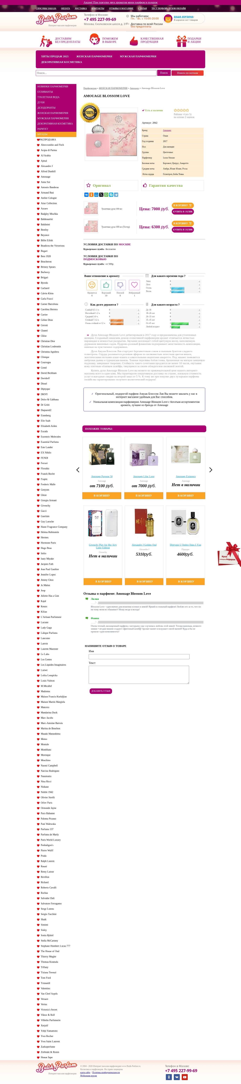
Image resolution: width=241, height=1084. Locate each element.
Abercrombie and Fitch (51, 145)
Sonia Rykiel (46, 935)
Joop (42, 590)
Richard (44, 882)
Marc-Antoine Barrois (51, 723)
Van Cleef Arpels (48, 993)
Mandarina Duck (48, 712)
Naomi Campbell (48, 765)
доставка (81, 8)
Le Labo (44, 654)
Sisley (43, 930)
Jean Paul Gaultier (49, 569)
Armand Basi (46, 192)
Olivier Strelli (47, 797)
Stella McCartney (48, 940)
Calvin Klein (46, 293)
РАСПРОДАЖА (47, 139)
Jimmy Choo (46, 580)
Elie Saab (44, 420)
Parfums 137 (46, 829)
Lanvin (43, 643)
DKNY (43, 394)
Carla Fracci (46, 298)
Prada (42, 855)
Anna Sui (44, 182)
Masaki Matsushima (49, 733)
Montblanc (45, 749)
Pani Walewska (47, 824)
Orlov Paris (45, 802)
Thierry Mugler (47, 956)
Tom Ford (45, 977)
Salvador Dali (47, 898)
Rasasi (43, 866)
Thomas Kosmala (48, 962)
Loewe (43, 670)
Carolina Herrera (48, 309)
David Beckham (48, 373)
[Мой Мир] (96, 195)
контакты (98, 8)
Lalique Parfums (48, 633)
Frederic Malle (47, 484)
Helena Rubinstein (49, 532)
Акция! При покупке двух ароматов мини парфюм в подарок (121, 2)
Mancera (44, 707)
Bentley (43, 229)
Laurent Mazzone (48, 649)
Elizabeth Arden (48, 426)
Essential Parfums (49, 442)
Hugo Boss (45, 548)
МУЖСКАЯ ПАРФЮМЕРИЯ (53, 118)
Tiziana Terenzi (47, 972)
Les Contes (45, 659)
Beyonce (44, 235)
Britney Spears (47, 267)
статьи (142, 8)
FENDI (43, 458)
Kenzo (43, 606)
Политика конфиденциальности (106, 1072)
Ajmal (43, 161)
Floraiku (44, 468)
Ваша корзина (183, 16)
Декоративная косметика (61, 62)
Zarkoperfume (47, 1046)
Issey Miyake (46, 558)
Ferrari (43, 463)
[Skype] (111, 195)
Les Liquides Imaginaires (52, 664)
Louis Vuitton (47, 680)
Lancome (44, 638)
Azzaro (43, 208)
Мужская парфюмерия (138, 56)
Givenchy (44, 505)
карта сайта (85, 1072)
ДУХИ (40, 102)
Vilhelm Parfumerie (50, 1020)
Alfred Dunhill (47, 171)
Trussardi (44, 983)
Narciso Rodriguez (49, 771)
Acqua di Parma (48, 150)
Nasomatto (45, 776)
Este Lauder (46, 447)
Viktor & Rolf (47, 1015)
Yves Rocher (46, 1036)
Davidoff (44, 378)
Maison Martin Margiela (52, 702)
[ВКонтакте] (86, 195)
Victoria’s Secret (48, 1009)
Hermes (43, 537)
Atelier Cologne (48, 198)
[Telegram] (116, 195)
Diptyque (44, 389)
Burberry (44, 272)
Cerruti (43, 325)
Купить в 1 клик (183, 211)
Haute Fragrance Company (53, 527)
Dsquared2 (45, 410)
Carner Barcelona (48, 304)
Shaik (42, 919)
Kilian (43, 611)
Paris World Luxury (50, 840)
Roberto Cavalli (47, 887)
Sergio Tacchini (47, 914)
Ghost (43, 495)
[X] (101, 195)
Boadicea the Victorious (51, 245)
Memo (43, 739)
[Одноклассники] (91, 195)
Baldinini (44, 224)
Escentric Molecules (50, 436)
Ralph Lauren (46, 861)
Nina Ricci (45, 781)
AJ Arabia (45, 155)
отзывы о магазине (121, 8)
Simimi (43, 924)
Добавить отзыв (100, 691)
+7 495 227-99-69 (100, 19)
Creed (43, 367)
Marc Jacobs (46, 718)
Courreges (45, 362)
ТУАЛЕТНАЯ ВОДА (48, 97)
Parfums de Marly (49, 834)
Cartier (43, 314)
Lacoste (43, 622)
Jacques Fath (46, 564)
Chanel (43, 330)
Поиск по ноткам (187, 72)
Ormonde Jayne (47, 808)
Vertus (43, 1004)
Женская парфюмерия (94, 56)
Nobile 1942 (46, 792)
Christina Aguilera (49, 351)
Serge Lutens (46, 909)
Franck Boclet (47, 474)
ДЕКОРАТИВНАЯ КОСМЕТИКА (55, 123)
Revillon (44, 877)
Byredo (43, 283)
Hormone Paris (47, 542)
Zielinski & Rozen (49, 1052)
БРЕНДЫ (42, 134)
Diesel (43, 383)
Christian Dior (47, 341)
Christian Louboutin (50, 346)
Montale (44, 744)
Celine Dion (46, 320)
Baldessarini (46, 219)
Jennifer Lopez (47, 574)
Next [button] (209, 469)
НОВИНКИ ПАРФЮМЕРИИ (52, 86)
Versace (43, 999)
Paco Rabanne (47, 813)
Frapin (43, 479)
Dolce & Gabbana (49, 399)
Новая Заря (45, 1057)
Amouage (44, 176)
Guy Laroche (46, 521)
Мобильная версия (88, 1075)
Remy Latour (46, 871)
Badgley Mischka (48, 214)
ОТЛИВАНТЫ (45, 92)
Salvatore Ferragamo (50, 903)
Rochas (43, 893)
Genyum (44, 489)
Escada (43, 431)
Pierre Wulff (46, 850)
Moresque (44, 755)
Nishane (44, 787)
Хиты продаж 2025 (55, 56)
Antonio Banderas (49, 187)
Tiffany (43, 967)
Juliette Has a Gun (49, 596)
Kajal (42, 601)
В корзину (181, 205)
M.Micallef (45, 686)
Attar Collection (48, 203)
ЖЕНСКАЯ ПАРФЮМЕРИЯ (52, 113)
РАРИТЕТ (42, 129)
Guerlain (44, 516)
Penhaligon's (46, 845)
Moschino (44, 760)
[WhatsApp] (106, 195)
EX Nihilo (45, 452)
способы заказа (46, 8)
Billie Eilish (46, 240)
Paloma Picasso (47, 818)
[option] (102, 468)
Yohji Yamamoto (48, 1031)
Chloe (43, 336)
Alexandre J (46, 166)
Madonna (44, 691)
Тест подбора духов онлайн (169, 8)
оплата (65, 8)
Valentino (44, 988)
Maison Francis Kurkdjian (53, 696)
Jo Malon (44, 585)
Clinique (44, 357)
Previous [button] (78, 469)
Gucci (43, 511)
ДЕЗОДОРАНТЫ (46, 107)
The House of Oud (49, 951)
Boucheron (45, 261)
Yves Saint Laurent (49, 1041)
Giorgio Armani (48, 500)
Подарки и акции (194, 40)
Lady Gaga (45, 627)
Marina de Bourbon (49, 728)
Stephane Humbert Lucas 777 (54, 946)
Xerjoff (43, 1025)
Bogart (43, 251)
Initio (42, 553)
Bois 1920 (45, 256)
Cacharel (44, 288)
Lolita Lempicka (48, 675)
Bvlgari (43, 277)
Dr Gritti (44, 405)
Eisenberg (45, 415)
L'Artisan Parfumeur (50, 617)
